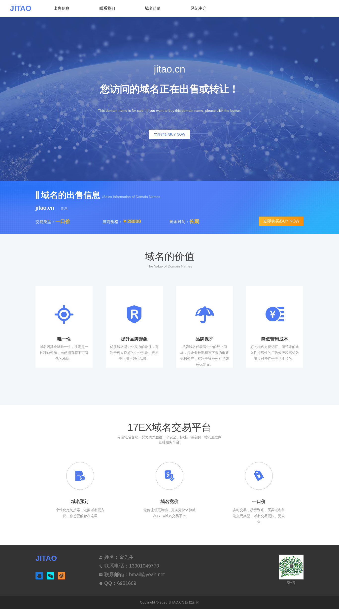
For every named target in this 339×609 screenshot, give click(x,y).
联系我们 (107, 8)
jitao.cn (45, 208)
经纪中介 (198, 8)
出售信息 (61, 8)
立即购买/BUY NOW (169, 134)
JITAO (20, 8)
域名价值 (153, 8)
